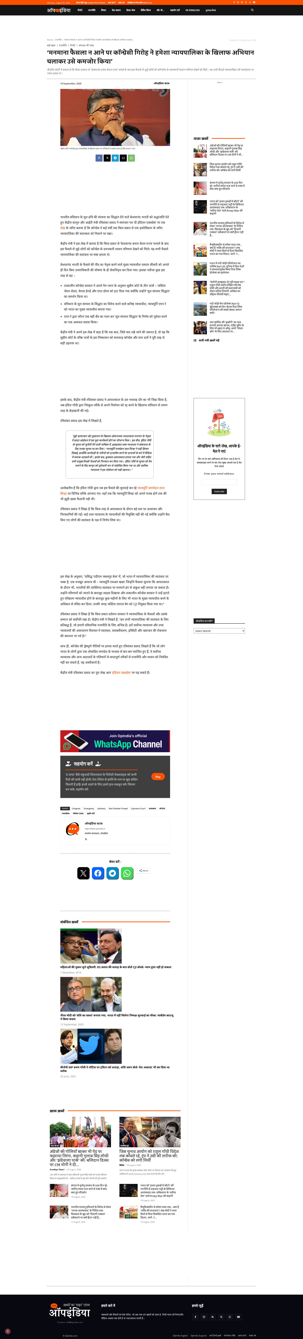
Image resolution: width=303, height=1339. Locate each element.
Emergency (89, 808)
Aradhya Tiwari (57, 1169)
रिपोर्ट (72, 45)
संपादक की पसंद (86, 45)
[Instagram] (238, 3)
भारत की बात (55, 1145)
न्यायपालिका (65, 813)
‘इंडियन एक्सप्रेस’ (121, 672)
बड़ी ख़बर (51, 45)
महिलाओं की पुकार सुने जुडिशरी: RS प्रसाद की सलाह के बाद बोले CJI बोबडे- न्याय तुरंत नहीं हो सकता (115, 967)
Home (50, 39)
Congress (76, 808)
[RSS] (242, 3)
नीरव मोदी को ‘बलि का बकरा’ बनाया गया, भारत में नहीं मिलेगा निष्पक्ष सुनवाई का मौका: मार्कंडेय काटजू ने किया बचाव (116, 1017)
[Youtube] (254, 3)
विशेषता (121, 1165)
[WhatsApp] (250, 3)
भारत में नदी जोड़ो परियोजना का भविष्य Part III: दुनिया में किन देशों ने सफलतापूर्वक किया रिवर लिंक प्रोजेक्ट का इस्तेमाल (227, 268)
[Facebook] (234, 3)
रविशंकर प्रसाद (78, 813)
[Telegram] (115, 158)
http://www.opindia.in (95, 828)
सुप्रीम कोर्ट (91, 813)
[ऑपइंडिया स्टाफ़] (72, 830)
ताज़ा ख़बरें (201, 138)
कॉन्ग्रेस (162, 808)
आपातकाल (152, 808)
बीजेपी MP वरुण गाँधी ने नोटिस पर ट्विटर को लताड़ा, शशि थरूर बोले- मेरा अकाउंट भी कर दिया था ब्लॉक (115, 1069)
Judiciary (101, 808)
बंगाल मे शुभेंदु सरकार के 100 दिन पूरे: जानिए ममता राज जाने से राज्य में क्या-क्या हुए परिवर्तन (89, 1189)
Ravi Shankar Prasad (118, 808)
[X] (246, 3)
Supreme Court (138, 808)
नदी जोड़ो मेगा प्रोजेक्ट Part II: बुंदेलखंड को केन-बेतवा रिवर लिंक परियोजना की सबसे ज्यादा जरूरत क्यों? (226, 308)
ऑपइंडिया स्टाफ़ (162, 83)
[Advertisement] (135, 1253)
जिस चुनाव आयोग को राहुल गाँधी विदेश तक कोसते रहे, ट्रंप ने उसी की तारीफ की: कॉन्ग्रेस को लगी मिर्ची (149, 1156)
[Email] (123, 158)
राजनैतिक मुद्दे (124, 1145)
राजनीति (58, 39)
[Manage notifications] (8, 1331)
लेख (62, 228)
